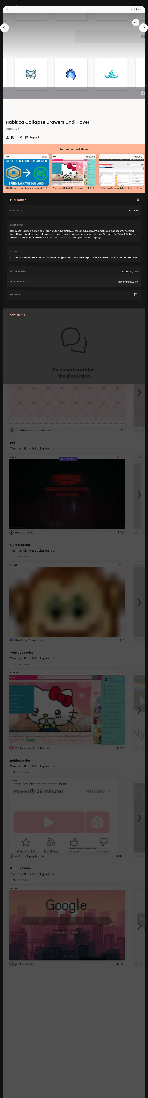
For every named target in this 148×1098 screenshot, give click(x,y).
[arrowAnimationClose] (4, 27)
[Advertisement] (14, 549)
